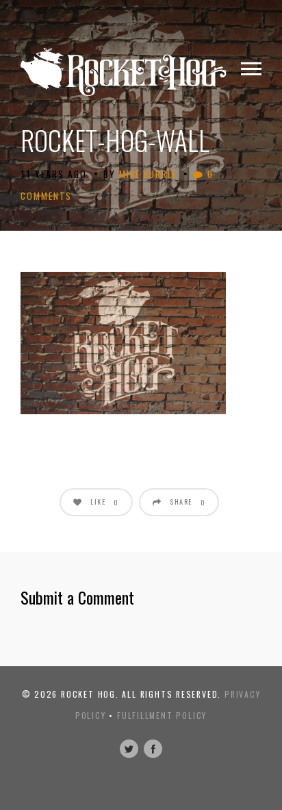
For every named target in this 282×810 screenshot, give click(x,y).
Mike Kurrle (148, 174)
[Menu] (251, 69)
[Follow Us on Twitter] (129, 748)
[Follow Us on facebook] (153, 748)
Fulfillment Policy (162, 715)
